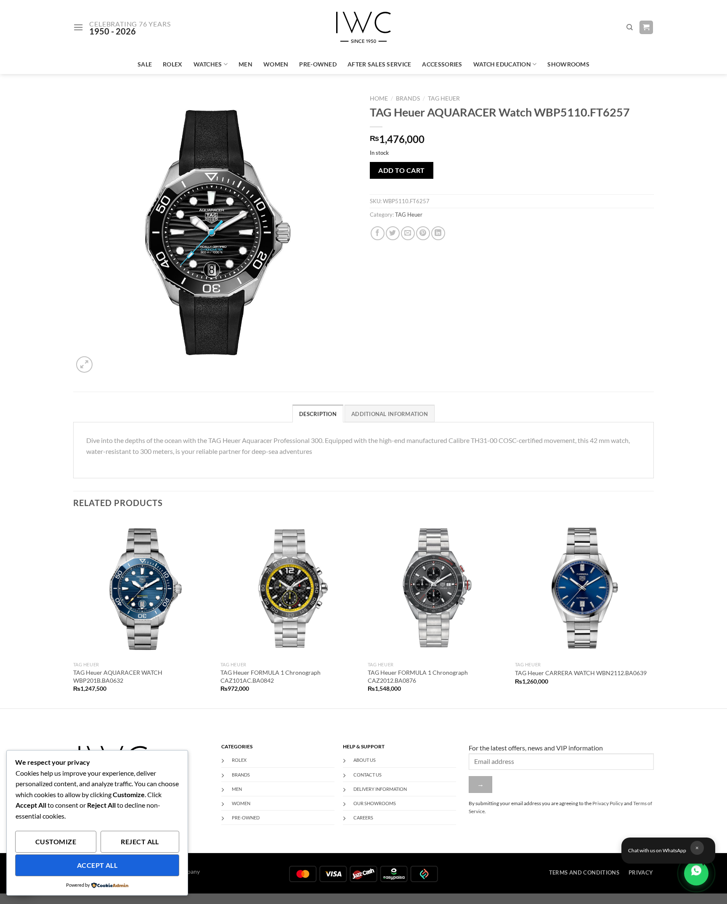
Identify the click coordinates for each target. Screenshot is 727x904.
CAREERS (363, 817)
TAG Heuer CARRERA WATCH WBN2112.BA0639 (581, 672)
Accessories (442, 64)
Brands (408, 98)
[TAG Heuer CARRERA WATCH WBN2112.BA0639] (584, 587)
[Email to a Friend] (408, 233)
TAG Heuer (444, 98)
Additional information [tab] (389, 414)
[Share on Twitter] (393, 233)
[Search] (629, 27)
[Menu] (78, 27)
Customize (55, 842)
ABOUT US (364, 760)
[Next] (653, 612)
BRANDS (241, 774)
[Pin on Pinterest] (423, 233)
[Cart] (646, 27)
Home (379, 98)
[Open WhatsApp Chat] (696, 873)
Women (275, 64)
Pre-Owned (318, 64)
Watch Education (502, 64)
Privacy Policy (607, 803)
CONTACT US (367, 774)
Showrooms (568, 64)
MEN (237, 789)
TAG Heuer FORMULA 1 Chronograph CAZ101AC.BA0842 (270, 676)
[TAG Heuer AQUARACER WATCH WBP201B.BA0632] (142, 587)
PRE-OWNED (246, 817)
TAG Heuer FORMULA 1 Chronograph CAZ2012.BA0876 (418, 676)
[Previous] (73, 612)
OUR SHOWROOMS (374, 803)
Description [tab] (318, 414)
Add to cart (401, 170)
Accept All (97, 865)
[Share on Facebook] (378, 233)
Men (245, 64)
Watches (208, 64)
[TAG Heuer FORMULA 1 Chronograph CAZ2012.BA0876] (437, 587)
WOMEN (241, 803)
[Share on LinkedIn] (438, 233)
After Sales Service (379, 64)
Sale (145, 64)
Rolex (172, 64)
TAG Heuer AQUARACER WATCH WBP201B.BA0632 (117, 676)
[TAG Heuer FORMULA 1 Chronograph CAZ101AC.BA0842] (289, 587)
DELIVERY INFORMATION (380, 789)
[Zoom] (84, 364)
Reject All (140, 842)
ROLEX (239, 760)
